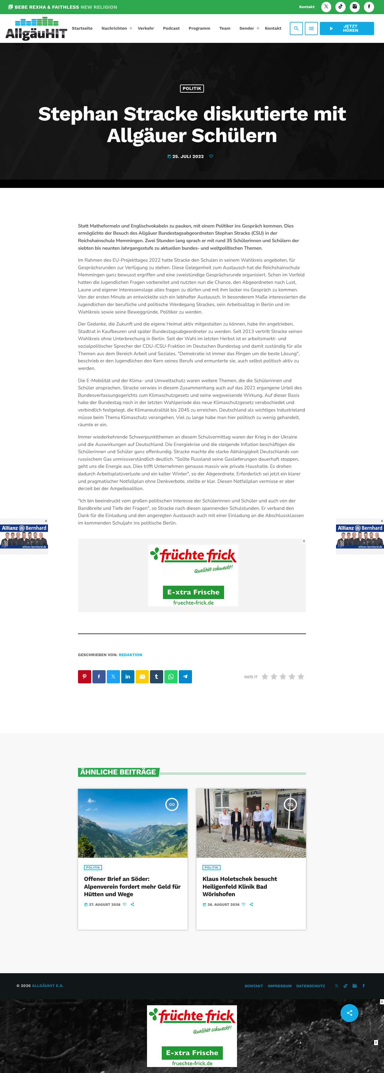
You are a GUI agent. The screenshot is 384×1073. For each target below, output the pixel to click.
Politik (192, 88)
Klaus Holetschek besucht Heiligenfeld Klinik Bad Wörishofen (239, 886)
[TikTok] (340, 7)
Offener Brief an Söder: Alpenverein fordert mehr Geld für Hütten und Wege (132, 886)
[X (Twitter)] (326, 7)
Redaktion (130, 655)
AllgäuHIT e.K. (48, 986)
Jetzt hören (343, 28)
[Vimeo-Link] (36, 28)
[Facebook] (369, 7)
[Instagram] (355, 7)
